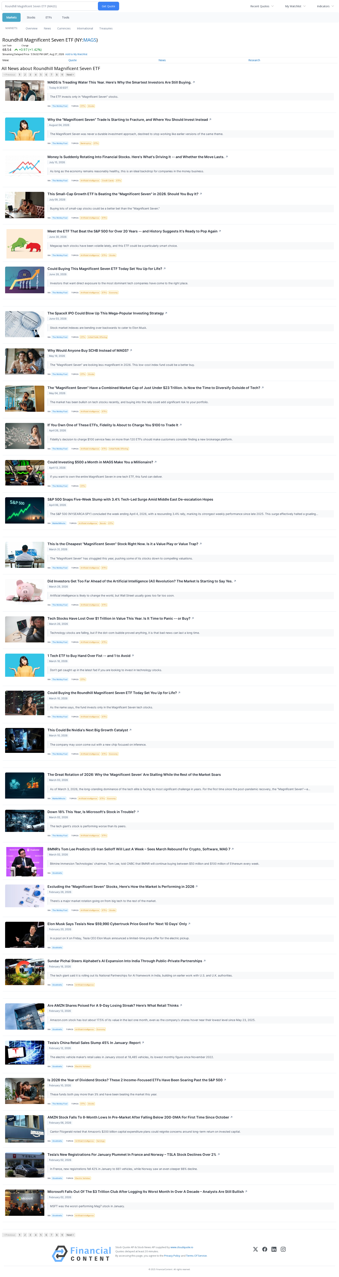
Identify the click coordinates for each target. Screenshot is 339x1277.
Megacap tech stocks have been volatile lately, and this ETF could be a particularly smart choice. (114, 245)
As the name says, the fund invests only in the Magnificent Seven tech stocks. (102, 707)
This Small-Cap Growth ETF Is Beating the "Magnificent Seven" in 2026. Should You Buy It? (124, 194)
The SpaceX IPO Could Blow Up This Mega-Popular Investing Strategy (107, 313)
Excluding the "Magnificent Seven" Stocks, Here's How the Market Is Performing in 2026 (122, 886)
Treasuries (106, 28)
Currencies (64, 28)
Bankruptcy (86, 143)
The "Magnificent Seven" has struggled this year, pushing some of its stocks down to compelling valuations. (122, 558)
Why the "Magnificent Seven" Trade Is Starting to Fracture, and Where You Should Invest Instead (129, 119)
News (47, 28)
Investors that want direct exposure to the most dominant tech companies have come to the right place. (119, 283)
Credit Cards (108, 180)
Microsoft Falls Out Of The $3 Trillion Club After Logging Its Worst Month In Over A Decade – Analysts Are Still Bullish (147, 1192)
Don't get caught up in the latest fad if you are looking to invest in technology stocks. (106, 670)
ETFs (49, 17)
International (85, 28)
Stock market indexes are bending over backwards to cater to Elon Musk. (99, 327)
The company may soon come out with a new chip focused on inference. (98, 744)
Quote (72, 60)
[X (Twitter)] (256, 1253)
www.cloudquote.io (181, 1247)
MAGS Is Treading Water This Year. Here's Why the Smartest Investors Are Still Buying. (121, 82)
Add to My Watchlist (76, 54)
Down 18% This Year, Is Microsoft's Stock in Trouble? (93, 812)
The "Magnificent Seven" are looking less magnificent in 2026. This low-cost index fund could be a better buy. (123, 364)
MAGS (89, 39)
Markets (11, 17)
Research (254, 60)
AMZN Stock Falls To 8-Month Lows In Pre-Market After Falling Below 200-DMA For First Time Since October (140, 1117)
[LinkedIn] (274, 1253)
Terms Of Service (196, 1255)
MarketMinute (58, 523)
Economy (113, 292)
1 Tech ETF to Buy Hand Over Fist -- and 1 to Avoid (90, 656)
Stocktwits (57, 873)
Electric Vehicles (82, 1066)
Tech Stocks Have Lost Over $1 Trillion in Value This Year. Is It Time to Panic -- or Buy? (120, 618)
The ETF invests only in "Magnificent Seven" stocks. (84, 96)
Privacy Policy (172, 1255)
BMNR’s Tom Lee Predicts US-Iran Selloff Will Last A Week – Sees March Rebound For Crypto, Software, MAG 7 (140, 849)
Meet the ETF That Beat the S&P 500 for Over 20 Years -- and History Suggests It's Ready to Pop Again (134, 231)
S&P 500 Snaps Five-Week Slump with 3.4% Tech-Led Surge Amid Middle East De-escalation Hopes (130, 499)
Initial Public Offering (97, 337)
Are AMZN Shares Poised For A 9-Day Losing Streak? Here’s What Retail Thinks (114, 1005)
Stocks (31, 17)
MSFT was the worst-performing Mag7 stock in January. (88, 1206)
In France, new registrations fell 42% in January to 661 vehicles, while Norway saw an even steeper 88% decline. (124, 1168)
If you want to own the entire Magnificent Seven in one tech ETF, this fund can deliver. (106, 476)
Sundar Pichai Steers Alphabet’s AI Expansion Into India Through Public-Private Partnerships (126, 961)
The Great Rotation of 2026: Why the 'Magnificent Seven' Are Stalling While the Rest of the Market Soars (134, 774)
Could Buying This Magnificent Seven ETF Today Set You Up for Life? (106, 269)
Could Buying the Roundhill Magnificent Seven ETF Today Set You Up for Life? (114, 693)
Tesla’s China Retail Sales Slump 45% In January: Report (95, 1043)
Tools (65, 17)
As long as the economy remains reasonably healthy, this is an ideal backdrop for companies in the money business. (127, 171)
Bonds (103, 523)
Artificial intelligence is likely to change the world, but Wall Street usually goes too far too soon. (112, 595)
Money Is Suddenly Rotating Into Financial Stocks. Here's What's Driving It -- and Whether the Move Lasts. (137, 157)
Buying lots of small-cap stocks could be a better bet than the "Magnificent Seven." (105, 208)
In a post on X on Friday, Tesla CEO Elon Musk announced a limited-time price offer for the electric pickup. (120, 938)
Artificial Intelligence (90, 180)
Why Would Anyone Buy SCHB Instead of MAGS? (89, 350)
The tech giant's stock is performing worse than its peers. (88, 826)
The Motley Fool (59, 106)
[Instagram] (283, 1253)
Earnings (101, 1141)
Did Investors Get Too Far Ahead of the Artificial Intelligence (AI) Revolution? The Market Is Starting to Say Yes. (141, 581)
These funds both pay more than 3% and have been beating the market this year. (104, 1094)
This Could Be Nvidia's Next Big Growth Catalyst (89, 730)
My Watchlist (293, 6)
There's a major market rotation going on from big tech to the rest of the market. (103, 901)
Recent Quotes (259, 6)
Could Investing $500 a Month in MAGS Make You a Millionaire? (102, 462)
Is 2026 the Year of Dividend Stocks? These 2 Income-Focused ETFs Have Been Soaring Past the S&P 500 (136, 1080)
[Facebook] (265, 1253)
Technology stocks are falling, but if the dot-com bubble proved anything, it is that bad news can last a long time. (125, 632)
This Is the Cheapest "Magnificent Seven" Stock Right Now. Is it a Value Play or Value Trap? (124, 544)
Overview (31, 28)
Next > (70, 74)
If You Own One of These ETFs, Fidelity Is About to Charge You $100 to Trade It (114, 425)
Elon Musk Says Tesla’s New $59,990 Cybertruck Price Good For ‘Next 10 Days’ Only (119, 924)
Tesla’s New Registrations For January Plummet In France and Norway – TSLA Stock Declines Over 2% (133, 1154)
